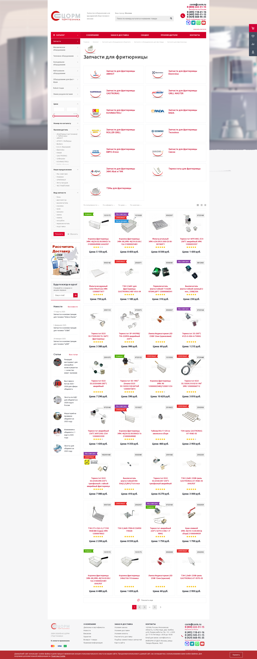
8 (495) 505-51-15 (196, 14)
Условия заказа (121, 627)
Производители (169, 35)
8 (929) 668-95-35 (196, 17)
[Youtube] (203, 23)
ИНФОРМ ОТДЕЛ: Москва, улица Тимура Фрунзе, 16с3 (159, 642)
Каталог (60, 35)
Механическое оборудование (59, 48)
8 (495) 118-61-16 (196, 12)
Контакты (195, 35)
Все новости (73, 307)
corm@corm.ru (198, 4)
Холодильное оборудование (59, 63)
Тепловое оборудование (63, 56)
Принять (236, 655)
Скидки (145, 35)
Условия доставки (122, 630)
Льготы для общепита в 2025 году (69, 448)
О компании (92, 35)
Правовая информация (93, 643)
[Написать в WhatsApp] (198, 23)
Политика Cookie (58, 656)
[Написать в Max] (188, 23)
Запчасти (57, 41)
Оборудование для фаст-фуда (63, 80)
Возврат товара (90, 640)
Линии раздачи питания (63, 94)
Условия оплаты (121, 633)
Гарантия (87, 636)
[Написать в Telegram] (193, 23)
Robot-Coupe (58, 88)
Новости (87, 630)
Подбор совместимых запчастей (128, 640)
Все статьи (73, 354)
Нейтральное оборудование (59, 72)
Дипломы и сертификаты (94, 627)
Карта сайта (120, 643)
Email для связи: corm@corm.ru (158, 638)
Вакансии (87, 633)
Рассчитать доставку (123, 636)
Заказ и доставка (120, 35)
